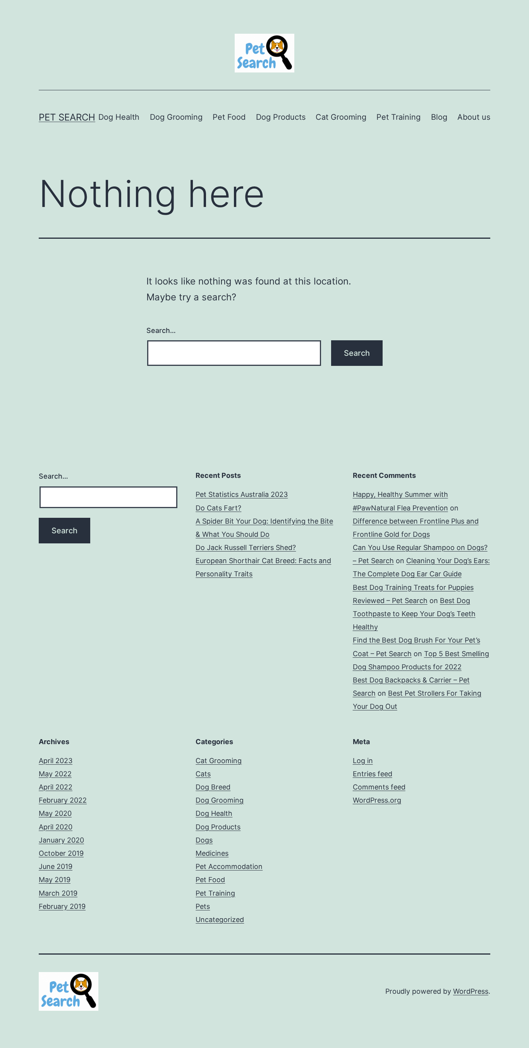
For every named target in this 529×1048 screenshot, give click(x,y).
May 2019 (54, 880)
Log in (363, 761)
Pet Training (398, 117)
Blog (439, 117)
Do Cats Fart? (218, 508)
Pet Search (67, 117)
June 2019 (55, 866)
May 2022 (55, 774)
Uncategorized (220, 919)
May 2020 (55, 813)
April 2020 (55, 827)
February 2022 (63, 800)
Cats (203, 774)
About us (473, 117)
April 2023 (55, 761)
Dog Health (118, 117)
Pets (203, 906)
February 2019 (62, 906)
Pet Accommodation (229, 866)
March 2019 (58, 893)
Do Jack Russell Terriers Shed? (246, 547)
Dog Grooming (176, 117)
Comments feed (379, 787)
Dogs (204, 840)
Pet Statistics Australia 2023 (242, 494)
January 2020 (61, 840)
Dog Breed (213, 787)
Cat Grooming (341, 117)
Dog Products (281, 117)
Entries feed (372, 774)
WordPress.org (377, 800)
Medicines (212, 853)
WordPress (470, 991)
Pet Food (229, 117)
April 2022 (55, 787)
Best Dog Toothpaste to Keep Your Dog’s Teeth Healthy (414, 613)
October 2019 (61, 853)
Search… (161, 330)
